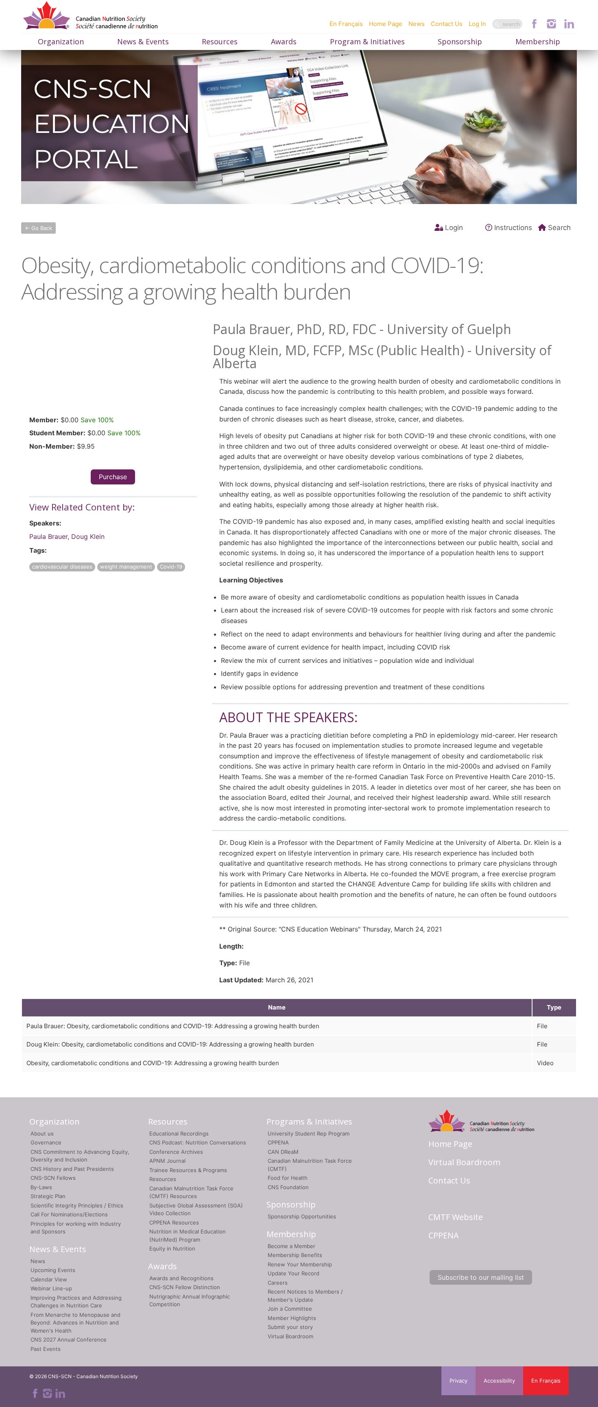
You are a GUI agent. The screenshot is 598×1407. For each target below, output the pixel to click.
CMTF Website (455, 1217)
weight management (126, 566)
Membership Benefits (295, 1255)
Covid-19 (171, 566)
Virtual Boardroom (290, 1336)
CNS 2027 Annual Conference (69, 1339)
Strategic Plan (48, 1196)
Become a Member (291, 1246)
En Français (346, 24)
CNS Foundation (288, 1187)
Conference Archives (176, 1152)
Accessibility (499, 1380)
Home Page (385, 24)
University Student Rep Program (308, 1133)
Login (454, 228)
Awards (284, 41)
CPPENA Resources (174, 1222)
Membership (537, 41)
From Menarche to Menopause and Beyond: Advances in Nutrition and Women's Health (75, 1322)
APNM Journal (167, 1160)
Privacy (458, 1380)
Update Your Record (293, 1273)
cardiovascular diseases (62, 566)
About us (42, 1133)
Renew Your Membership (300, 1264)
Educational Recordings (179, 1133)
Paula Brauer (48, 536)
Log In (477, 24)
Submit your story (290, 1327)
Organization (61, 41)
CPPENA (278, 1142)
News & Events (143, 41)
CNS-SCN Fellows (53, 1178)
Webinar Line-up (51, 1288)
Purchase (113, 477)
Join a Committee (290, 1308)
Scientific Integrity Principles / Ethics (77, 1205)
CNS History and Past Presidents (72, 1169)
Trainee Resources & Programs (188, 1170)
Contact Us (447, 24)
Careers (278, 1282)
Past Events (46, 1349)
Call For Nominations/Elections (69, 1214)
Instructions (513, 228)
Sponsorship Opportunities (302, 1216)
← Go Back (38, 228)
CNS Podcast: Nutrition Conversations (197, 1142)
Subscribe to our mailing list (481, 1277)
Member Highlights (292, 1318)
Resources (220, 41)
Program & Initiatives (367, 41)
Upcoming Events (53, 1270)
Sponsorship (460, 41)
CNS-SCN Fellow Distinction (184, 1287)
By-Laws (41, 1187)
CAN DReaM (283, 1152)
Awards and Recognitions (181, 1278)
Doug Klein (88, 536)
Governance (46, 1142)
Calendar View (49, 1279)
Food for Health (288, 1178)
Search (559, 228)
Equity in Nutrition (172, 1248)
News (416, 24)
